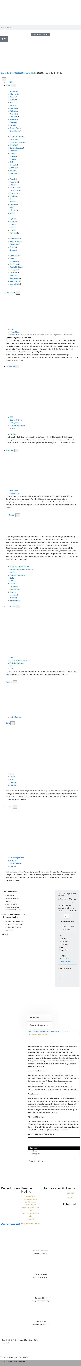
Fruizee (12, 185)
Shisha (12, 428)
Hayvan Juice (14, 193)
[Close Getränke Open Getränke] (18, 606)
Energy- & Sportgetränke (18, 660)
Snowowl (13, 250)
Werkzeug (13, 598)
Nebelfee (13, 221)
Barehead (13, 122)
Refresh (12, 230)
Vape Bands (14, 595)
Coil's (12, 578)
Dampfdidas (14, 139)
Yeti (11, 287)
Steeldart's (13, 782)
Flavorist (13, 179)
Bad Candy (14, 117)
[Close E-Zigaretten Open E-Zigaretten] (17, 366)
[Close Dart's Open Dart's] (12, 723)
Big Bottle (13, 125)
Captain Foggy (15, 128)
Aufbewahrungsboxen (17, 575)
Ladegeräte (14, 586)
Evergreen (13, 173)
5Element (13, 100)
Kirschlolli (13, 204)
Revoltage (13, 233)
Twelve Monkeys (16, 267)
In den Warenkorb (67, 921)
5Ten (11, 102)
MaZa (12, 213)
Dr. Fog (12, 153)
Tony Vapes (14, 264)
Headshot (13, 196)
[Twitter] (65, 974)
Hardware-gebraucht (17, 858)
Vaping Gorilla (15, 284)
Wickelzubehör (15, 600)
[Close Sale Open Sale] (15, 807)
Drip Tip (12, 581)
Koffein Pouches (15, 717)
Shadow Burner (15, 239)
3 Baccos (13, 97)
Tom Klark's (14, 261)
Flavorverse (14, 182)
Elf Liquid (13, 170)
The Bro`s (13, 258)
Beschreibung (35, 1017)
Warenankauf (10, 1224)
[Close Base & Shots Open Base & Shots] (18, 293)
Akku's (12, 572)
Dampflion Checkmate (17, 142)
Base (12, 329)
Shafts (12, 779)
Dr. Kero (13, 159)
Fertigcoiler (14, 490)
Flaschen (13, 583)
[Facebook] (60, 974)
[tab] (39, 1018)
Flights (12, 777)
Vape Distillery (15, 281)
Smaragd (13, 247)
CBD (11, 417)
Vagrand (13, 275)
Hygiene (13, 860)
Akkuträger (13, 434)
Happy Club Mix (15, 190)
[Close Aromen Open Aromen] (14, 85)
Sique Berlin (14, 244)
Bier (11, 657)
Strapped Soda (15, 256)
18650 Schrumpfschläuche (19, 566)
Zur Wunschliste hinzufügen (63, 938)
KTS (11, 207)
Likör (11, 669)
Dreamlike (13, 165)
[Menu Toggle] (4, 79)
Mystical (13, 219)
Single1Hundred (15, 241)
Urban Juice (14, 273)
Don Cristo (13, 151)
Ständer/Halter (15, 589)
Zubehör (8, 73)
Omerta (12, 224)
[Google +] (60, 980)
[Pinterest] (70, 974)
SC (11, 236)
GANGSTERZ (15, 188)
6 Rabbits (13, 105)
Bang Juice (14, 119)
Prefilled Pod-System (17, 426)
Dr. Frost (13, 156)
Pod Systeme (14, 423)
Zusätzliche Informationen (39, 1025)
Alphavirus (13, 111)
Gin (11, 666)
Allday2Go (13, 108)
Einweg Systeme (16, 420)
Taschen (13, 592)
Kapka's (13, 202)
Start (2, 73)
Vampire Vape (15, 278)
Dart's (12, 774)
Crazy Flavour (15, 131)
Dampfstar (13, 145)
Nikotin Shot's (15, 332)
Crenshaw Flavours (17, 136)
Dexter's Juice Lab (16, 148)
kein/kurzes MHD (16, 863)
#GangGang (14, 91)
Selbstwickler (14, 493)
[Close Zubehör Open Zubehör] (17, 515)
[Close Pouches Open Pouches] (15, 682)
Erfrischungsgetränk (17, 663)
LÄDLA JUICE (15, 210)
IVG (11, 199)
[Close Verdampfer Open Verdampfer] (16, 450)
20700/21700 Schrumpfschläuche (24, 73)
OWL (11, 227)
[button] (50, 1193)
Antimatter (13, 114)
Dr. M (12, 162)
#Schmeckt (14, 94)
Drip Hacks (14, 168)
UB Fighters (14, 270)
